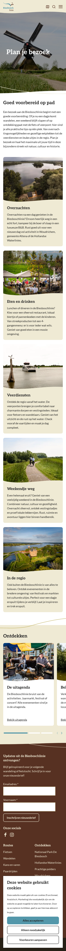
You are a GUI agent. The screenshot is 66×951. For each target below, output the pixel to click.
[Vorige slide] (56, 733)
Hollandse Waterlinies (48, 862)
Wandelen (9, 858)
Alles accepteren (33, 920)
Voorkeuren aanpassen (33, 939)
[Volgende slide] (61, 733)
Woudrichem (42, 875)
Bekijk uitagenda (17, 719)
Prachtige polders (45, 869)
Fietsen (7, 852)
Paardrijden (10, 871)
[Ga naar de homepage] (8, 6)
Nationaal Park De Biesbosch (46, 854)
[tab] (16, 733)
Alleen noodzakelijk (33, 930)
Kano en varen (11, 864)
